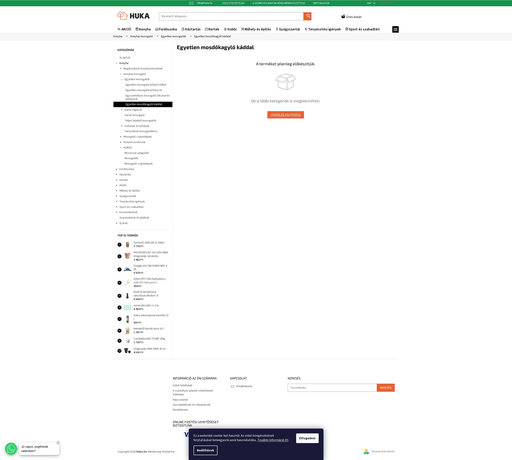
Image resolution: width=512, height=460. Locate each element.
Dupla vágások (133, 110)
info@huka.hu (244, 386)
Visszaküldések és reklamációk (191, 405)
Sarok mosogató (135, 115)
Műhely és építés (130, 191)
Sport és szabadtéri (132, 207)
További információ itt (273, 440)
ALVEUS (128, 148)
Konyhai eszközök (134, 142)
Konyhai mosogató (135, 74)
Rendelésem (180, 410)
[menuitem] (124, 29)
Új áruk (124, 223)
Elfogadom (307, 438)
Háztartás (125, 175)
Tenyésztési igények (132, 202)
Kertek (124, 180)
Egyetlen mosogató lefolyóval (144, 90)
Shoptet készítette (383, 452)
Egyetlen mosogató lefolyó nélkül (146, 85)
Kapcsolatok (321, 3)
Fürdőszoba (127, 169)
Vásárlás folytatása (286, 114)
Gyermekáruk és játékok (134, 218)
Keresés (309, 16)
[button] (11, 449)
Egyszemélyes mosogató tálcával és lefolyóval (148, 97)
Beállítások (205, 450)
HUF (369, 3)
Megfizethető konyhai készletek (143, 69)
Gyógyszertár (128, 196)
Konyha (124, 63)
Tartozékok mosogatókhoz (141, 131)
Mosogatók (131, 158)
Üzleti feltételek (233, 3)
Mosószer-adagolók (137, 153)
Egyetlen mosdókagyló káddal (144, 104)
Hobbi (123, 185)
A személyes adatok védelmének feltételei (278, 3)
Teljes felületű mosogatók (140, 121)
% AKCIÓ (125, 58)
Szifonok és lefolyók (137, 126)
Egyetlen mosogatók (137, 79)
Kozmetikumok (129, 212)
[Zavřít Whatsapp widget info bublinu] (58, 443)
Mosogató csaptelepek (138, 137)
